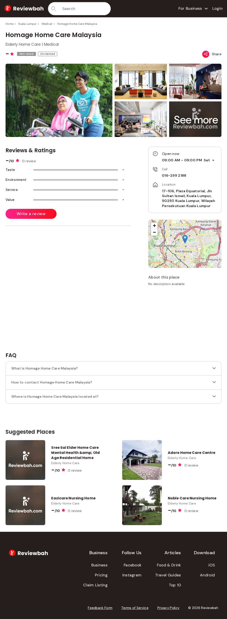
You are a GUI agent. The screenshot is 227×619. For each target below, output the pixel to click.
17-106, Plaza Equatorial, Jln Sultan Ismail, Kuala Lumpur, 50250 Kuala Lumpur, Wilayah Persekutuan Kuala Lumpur (188, 198)
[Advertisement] (185, 320)
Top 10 (175, 585)
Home (10, 24)
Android (207, 575)
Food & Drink (169, 565)
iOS (211, 565)
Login (217, 8)
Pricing (101, 575)
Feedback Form (100, 608)
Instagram (132, 575)
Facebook (132, 565)
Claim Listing (95, 585)
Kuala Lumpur (27, 24)
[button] (196, 119)
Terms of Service (135, 608)
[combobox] (85, 8)
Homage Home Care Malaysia (77, 24)
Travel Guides (168, 575)
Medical (47, 24)
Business (99, 565)
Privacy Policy (168, 608)
